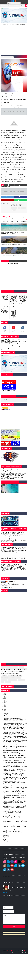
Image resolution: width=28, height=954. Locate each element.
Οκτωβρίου (5, 714)
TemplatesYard (12, 950)
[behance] (20, 952)
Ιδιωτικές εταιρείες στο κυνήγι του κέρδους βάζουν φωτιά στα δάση (14, 555)
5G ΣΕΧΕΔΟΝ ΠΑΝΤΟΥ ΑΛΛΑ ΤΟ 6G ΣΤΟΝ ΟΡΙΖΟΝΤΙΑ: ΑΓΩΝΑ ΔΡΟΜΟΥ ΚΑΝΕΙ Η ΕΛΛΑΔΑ (12, 574)
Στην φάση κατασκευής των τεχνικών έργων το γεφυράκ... (13, 823)
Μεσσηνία (15, 673)
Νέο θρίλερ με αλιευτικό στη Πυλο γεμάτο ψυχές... (13, 727)
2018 (3, 704)
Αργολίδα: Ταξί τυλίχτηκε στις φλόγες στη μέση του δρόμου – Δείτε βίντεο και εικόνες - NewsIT (4, 309)
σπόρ (2, 682)
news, (20, 107)
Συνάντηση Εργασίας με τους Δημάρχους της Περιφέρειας (15, 821)
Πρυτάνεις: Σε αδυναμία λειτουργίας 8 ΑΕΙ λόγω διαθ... (14, 801)
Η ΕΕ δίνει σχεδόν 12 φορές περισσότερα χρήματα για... (15, 719)
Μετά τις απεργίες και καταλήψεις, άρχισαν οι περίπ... (14, 783)
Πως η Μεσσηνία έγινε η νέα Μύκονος (11, 765)
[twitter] (13, 1)
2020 (3, 701)
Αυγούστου (5, 836)
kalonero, (17, 107)
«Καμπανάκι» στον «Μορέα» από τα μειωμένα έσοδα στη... (15, 746)
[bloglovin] (13, 952)
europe (11, 667)
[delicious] (25, 952)
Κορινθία (9, 673)
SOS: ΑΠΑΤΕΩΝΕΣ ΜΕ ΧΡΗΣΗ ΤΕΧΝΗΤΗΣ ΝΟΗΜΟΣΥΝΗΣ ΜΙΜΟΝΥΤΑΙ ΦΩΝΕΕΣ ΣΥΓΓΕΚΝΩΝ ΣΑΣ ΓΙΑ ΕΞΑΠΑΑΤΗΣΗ (13, 569)
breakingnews (17, 93)
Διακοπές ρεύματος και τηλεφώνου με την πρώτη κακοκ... (15, 825)
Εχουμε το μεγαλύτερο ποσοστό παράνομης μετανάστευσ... (12, 748)
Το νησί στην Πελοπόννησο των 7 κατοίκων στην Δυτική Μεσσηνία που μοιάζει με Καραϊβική (12, 233)
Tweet (9, 197)
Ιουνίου (4, 839)
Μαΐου (4, 840)
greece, (13, 107)
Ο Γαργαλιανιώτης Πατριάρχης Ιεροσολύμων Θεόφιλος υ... (14, 796)
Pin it (9, 200)
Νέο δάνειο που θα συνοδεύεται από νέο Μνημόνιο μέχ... (14, 756)
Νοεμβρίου (5, 713)
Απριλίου (5, 841)
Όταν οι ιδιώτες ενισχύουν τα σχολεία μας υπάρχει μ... (14, 778)
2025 (3, 694)
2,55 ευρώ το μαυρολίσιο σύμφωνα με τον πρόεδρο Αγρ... (14, 716)
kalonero (3, 95)
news (7, 95)
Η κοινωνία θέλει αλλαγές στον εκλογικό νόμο (13, 774)
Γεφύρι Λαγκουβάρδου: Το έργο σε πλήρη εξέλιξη (13, 734)
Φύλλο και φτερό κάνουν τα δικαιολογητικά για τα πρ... (14, 736)
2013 (3, 710)
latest (14, 669)
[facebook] (12, 1)
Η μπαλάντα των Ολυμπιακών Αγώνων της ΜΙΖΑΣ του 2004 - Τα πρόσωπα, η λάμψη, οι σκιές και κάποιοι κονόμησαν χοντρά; (13, 548)
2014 (3, 709)
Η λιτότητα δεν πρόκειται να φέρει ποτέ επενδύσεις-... (14, 762)
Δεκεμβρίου (5, 711)
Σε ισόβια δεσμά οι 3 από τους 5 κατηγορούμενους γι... (14, 768)
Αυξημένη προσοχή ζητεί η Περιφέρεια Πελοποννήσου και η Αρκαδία (13, 344)
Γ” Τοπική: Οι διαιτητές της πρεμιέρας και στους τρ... (14, 738)
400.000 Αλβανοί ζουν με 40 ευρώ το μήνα (12, 816)
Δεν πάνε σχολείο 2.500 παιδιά (9, 759)
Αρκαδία (21, 671)
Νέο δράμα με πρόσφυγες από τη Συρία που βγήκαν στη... (14, 751)
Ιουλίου (4, 837)
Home (2, 93)
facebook (23, 261)
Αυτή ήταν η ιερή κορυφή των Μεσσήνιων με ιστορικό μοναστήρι (14, 244)
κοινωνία (18, 677)
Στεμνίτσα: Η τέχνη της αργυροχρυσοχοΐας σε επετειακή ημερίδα (12, 348)
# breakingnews (18, 185)
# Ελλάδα (6, 185)
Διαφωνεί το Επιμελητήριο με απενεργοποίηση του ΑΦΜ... (14, 829)
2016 (3, 706)
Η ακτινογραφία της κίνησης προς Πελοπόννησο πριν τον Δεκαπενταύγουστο (13, 476)
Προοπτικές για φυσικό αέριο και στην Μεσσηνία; (13, 807)
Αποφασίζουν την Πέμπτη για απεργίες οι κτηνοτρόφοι (14, 770)
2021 (3, 700)
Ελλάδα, (22, 105)
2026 (3, 693)
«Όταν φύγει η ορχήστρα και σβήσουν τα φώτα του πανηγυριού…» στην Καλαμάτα (12, 478)
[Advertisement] (14, 40)
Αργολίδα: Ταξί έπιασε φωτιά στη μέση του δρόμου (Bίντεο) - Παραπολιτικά (5, 297)
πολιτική (14, 680)
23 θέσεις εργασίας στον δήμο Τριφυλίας (11, 781)
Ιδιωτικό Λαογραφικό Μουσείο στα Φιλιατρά (12, 811)
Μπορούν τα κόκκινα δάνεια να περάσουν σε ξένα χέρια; (15, 733)
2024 (3, 696)
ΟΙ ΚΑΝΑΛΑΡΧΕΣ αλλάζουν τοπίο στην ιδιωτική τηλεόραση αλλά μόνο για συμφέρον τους (13, 551)
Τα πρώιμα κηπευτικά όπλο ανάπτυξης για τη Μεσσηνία (14, 757)
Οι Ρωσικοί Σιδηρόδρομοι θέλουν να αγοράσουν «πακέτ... (13, 785)
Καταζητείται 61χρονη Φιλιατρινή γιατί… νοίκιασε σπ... (14, 815)
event (16, 667)
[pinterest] (10, 952)
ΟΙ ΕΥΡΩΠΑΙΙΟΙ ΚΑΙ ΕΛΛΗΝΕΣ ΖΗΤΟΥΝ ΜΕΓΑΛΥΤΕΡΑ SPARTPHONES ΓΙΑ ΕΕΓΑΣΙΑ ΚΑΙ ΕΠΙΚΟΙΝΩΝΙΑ (12, 567)
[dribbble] (15, 952)
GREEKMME (14, 208)
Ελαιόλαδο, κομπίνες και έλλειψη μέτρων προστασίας (14, 805)
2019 (3, 702)
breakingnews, (9, 107)
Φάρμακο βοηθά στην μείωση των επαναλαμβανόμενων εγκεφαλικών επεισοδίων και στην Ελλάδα (12, 533)
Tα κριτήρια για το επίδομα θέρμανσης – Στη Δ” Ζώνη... (14, 773)
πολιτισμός (21, 680)
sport (16, 671)
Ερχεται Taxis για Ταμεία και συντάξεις (11, 752)
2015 (3, 708)
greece (23, 93)
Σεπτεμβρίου (6, 835)
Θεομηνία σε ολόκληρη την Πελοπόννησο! (12, 831)
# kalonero (3, 186)
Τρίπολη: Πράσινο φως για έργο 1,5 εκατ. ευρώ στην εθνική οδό (13, 346)
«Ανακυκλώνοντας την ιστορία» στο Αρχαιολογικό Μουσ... (13, 833)
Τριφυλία (13, 675)
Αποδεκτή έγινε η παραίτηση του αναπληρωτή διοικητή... (15, 826)
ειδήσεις (12, 677)
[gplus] (7, 952)
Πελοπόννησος (5, 675)
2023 (3, 697)
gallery (21, 667)
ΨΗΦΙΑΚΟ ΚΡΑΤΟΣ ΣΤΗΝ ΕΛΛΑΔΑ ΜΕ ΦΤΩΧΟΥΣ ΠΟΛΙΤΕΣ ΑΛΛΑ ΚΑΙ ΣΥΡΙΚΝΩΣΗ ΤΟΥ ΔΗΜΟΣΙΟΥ (13, 565)
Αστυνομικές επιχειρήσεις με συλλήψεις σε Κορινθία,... (14, 820)
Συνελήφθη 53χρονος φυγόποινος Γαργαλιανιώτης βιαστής (14, 809)
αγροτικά (19, 675)
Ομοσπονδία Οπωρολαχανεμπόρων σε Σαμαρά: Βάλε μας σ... (15, 744)
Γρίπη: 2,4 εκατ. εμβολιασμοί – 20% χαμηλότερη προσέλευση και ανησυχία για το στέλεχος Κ (14, 535)
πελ (9, 680)
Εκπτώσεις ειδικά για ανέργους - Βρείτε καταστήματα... (14, 725)
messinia (20, 669)
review (11, 671)
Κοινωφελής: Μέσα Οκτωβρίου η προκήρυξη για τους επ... (14, 818)
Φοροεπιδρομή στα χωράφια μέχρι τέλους (12, 718)
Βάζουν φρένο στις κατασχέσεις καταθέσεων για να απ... (15, 754)
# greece (24, 185)
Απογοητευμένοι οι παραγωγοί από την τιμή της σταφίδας (13, 803)
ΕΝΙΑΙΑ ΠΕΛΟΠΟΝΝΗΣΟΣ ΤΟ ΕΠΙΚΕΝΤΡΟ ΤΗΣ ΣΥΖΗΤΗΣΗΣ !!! (13, 721)
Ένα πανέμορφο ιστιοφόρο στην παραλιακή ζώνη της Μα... (14, 792)
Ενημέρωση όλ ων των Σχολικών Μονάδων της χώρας (14, 827)
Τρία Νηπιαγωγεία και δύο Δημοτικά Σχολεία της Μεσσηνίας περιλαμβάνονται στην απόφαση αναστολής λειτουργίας (13, 474)
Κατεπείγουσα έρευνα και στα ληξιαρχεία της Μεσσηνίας (15, 742)
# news (8, 186)
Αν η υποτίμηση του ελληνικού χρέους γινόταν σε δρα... (15, 777)
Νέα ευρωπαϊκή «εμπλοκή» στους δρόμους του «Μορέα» (15, 787)
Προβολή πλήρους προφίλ (6, 587)
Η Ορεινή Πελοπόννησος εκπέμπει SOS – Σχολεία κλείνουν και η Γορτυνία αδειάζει (13, 340)
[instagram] (23, 952)
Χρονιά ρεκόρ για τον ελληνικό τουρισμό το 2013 (13, 788)
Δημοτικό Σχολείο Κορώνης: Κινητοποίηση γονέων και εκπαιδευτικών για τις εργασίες (12, 471)
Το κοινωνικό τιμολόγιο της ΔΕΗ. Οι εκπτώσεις (13, 764)
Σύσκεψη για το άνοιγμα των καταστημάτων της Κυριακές (15, 766)
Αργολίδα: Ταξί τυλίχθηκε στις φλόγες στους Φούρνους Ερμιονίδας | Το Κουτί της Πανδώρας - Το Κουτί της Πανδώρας (13, 299)
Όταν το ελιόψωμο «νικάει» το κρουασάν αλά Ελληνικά (14, 730)
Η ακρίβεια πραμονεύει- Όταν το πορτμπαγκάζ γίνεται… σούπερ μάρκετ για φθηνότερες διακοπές (12, 469)
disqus (13, 261)
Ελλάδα (6, 93)
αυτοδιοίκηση (4, 677)
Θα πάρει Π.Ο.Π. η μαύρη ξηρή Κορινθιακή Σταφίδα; (14, 793)
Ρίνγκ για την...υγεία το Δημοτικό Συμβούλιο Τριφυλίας (15, 740)
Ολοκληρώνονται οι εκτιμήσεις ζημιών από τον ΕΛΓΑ (14, 769)
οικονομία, (3, 107)
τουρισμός (8, 682)
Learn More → (6, 892)
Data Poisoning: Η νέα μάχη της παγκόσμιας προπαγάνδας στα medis (14, 553)
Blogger (24, 950)
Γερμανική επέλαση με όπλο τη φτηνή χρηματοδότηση (14, 806)
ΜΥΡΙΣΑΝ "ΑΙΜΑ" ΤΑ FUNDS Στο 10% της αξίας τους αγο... (14, 729)
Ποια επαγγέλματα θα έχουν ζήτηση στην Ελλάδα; (13, 732)
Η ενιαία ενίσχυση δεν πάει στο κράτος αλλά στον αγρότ (15, 737)
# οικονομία (11, 185)
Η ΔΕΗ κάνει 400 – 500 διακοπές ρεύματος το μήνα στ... (14, 790)
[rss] (15, 1)
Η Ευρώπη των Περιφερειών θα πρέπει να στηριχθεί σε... (15, 782)
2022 (3, 698)
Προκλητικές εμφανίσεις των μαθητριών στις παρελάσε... (15, 723)
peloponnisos (20, 5)
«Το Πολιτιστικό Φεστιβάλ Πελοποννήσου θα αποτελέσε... (12, 813)
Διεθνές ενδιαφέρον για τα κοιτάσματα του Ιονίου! (13, 724)
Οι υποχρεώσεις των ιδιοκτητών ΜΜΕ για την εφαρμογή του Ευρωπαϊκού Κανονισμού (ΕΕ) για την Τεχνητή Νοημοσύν (14, 557)
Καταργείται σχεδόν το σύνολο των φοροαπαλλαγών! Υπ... (14, 798)
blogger (5, 261)
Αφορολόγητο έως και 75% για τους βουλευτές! (13, 741)
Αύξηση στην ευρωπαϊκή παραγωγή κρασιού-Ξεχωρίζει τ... (14, 761)
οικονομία (11, 93)
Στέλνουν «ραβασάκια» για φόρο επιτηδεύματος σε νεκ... (15, 779)
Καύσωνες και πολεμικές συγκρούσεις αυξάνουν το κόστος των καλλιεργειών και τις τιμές (13, 342)
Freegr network (11, 581)
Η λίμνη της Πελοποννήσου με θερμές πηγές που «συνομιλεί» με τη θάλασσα (13, 256)
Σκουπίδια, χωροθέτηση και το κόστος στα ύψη (13, 775)
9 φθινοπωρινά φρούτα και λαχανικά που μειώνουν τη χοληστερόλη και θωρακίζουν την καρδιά (12, 537)
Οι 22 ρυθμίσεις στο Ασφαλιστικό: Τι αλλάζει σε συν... (14, 771)
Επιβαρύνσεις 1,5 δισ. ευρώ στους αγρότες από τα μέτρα (15, 800)
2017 (3, 705)
